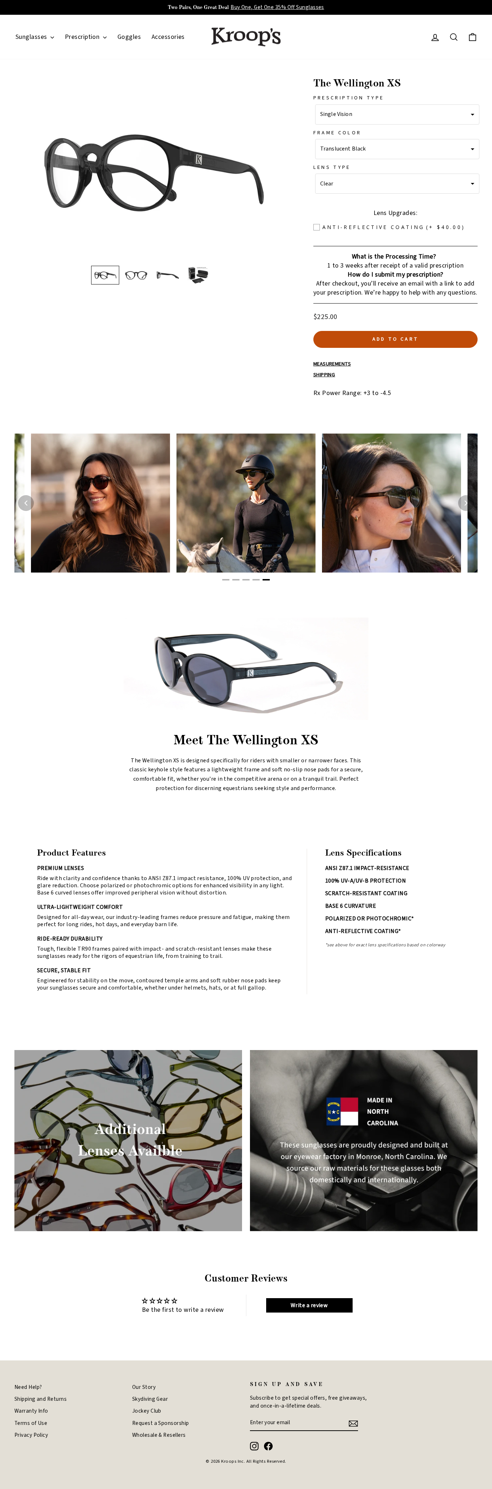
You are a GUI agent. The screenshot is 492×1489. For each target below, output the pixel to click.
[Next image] (466, 503)
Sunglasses (32, 36)
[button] (105, 275)
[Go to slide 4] (256, 579)
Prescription (83, 36)
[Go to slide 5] (266, 579)
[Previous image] (26, 503)
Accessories (168, 36)
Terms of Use (30, 1423)
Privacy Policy (31, 1435)
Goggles (129, 36)
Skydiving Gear (150, 1399)
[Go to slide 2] (236, 579)
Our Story (144, 1387)
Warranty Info (31, 1411)
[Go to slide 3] (246, 579)
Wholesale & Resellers (158, 1435)
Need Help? (28, 1387)
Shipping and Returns (40, 1399)
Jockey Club (146, 1411)
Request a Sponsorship (160, 1423)
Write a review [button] (309, 1305)
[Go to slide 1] (225, 579)
